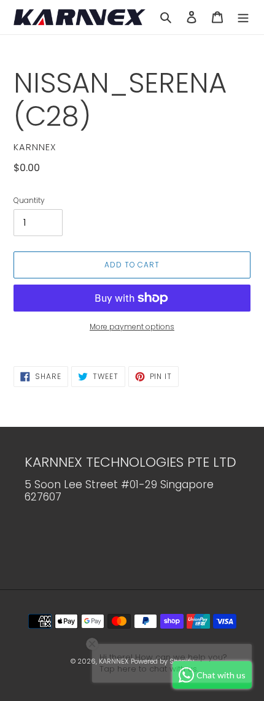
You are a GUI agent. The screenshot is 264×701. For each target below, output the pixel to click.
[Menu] (243, 16)
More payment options (132, 326)
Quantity (29, 200)
